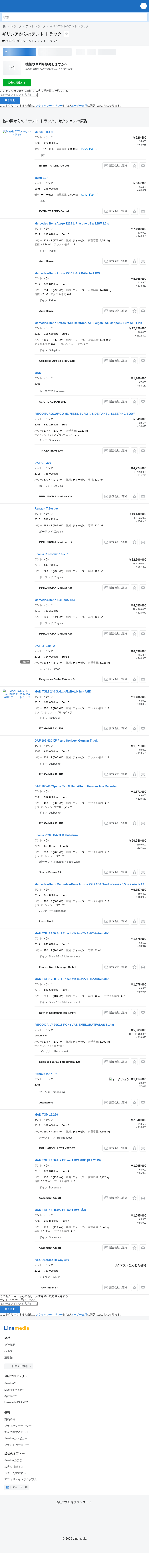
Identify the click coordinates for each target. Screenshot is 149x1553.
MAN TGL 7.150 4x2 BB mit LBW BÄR (60, 1210)
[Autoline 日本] (23, 6)
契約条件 (9, 1419)
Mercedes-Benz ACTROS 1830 (55, 600)
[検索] (143, 17)
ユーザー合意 (79, 105)
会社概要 (9, 1344)
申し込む (10, 100)
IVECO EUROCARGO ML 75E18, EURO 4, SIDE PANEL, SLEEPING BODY (85, 413)
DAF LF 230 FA (45, 645)
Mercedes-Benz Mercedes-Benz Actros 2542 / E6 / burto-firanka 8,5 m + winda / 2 (89, 884)
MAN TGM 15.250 (46, 1114)
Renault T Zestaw (46, 508)
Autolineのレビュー (15, 1438)
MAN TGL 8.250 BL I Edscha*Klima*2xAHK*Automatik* (72, 933)
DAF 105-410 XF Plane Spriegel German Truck (66, 740)
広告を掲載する (17, 82)
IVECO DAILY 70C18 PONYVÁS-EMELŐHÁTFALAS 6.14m (74, 1024)
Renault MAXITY (46, 1073)
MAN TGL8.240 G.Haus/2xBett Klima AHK (63, 691)
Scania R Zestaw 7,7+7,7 (51, 554)
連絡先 (8, 1357)
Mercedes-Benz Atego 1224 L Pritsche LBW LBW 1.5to (72, 223)
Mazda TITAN (44, 132)
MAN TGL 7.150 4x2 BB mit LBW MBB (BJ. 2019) (68, 1160)
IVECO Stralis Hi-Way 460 (52, 1259)
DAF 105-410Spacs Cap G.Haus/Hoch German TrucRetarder (76, 786)
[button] (143, 6)
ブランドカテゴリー (16, 1444)
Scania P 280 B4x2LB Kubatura (56, 835)
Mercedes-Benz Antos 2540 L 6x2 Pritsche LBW (67, 273)
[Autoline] (4, 26)
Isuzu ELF (41, 177)
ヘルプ (8, 1351)
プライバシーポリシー (49, 105)
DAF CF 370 (43, 462)
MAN (38, 373)
